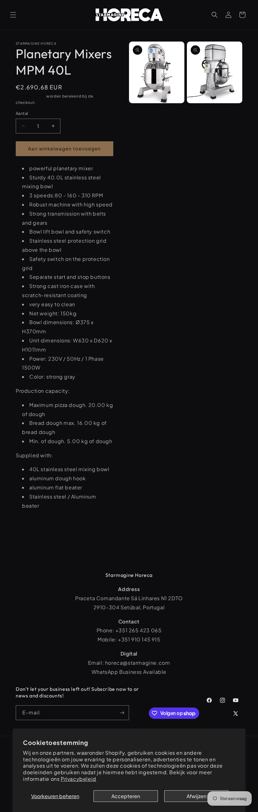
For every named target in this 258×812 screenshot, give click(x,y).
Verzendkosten (30, 96)
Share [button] (28, 525)
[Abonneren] (122, 712)
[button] (13, 15)
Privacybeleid (78, 778)
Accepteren (125, 796)
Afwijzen (196, 796)
